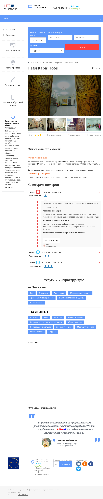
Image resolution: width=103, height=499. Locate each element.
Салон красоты (36, 302)
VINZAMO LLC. (23, 495)
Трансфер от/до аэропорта (42, 298)
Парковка (34, 317)
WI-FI (46, 317)
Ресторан (58, 317)
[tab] (64, 194)
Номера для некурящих (40, 327)
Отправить (65, 464)
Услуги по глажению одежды (71, 298)
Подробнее (9, 188)
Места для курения (85, 327)
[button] (64, 194)
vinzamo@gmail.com (42, 474)
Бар (32, 293)
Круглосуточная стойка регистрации (46, 322)
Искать (82, 47)
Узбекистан (10, 29)
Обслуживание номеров (80, 293)
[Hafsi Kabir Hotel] (37, 124)
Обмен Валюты (36, 331)
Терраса (52, 331)
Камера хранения (75, 317)
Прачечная (59, 293)
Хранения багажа (63, 327)
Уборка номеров (75, 322)
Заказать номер (51, 240)
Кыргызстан (11, 35)
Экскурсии (43, 293)
